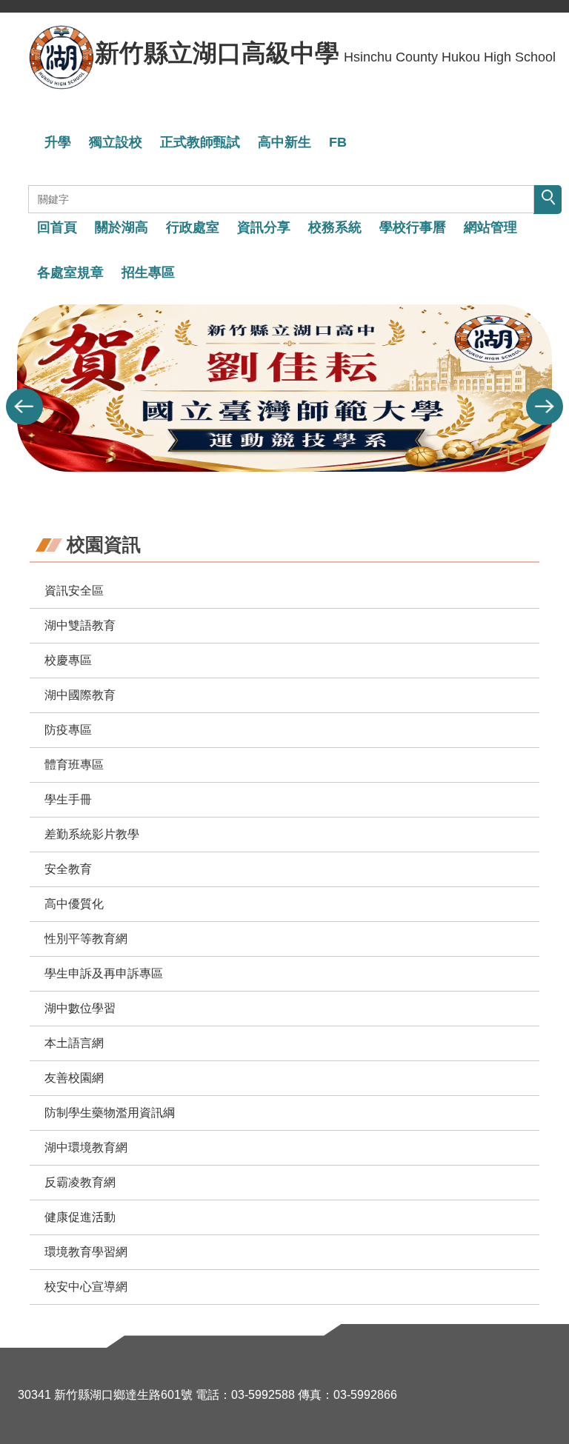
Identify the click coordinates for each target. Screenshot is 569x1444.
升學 (57, 142)
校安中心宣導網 (85, 1286)
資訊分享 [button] (263, 227)
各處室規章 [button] (70, 272)
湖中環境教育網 (85, 1147)
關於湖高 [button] (121, 227)
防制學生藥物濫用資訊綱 (109, 1112)
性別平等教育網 (85, 938)
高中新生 (284, 142)
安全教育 (68, 869)
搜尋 (547, 199)
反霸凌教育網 (80, 1182)
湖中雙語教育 (80, 625)
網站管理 (490, 227)
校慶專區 (68, 660)
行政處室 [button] (192, 227)
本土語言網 (74, 1043)
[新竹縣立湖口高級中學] (61, 57)
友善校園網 (74, 1078)
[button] (24, 406)
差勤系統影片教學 (91, 834)
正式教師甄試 (200, 142)
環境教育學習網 (85, 1252)
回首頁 (57, 227)
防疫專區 (68, 729)
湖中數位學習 (80, 1008)
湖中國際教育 (80, 695)
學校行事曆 (412, 227)
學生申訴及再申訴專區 (103, 973)
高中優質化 (74, 904)
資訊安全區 (74, 590)
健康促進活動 (80, 1217)
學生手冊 (68, 799)
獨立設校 (115, 142)
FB (338, 142)
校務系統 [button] (335, 227)
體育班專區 (74, 764)
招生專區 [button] (148, 272)
